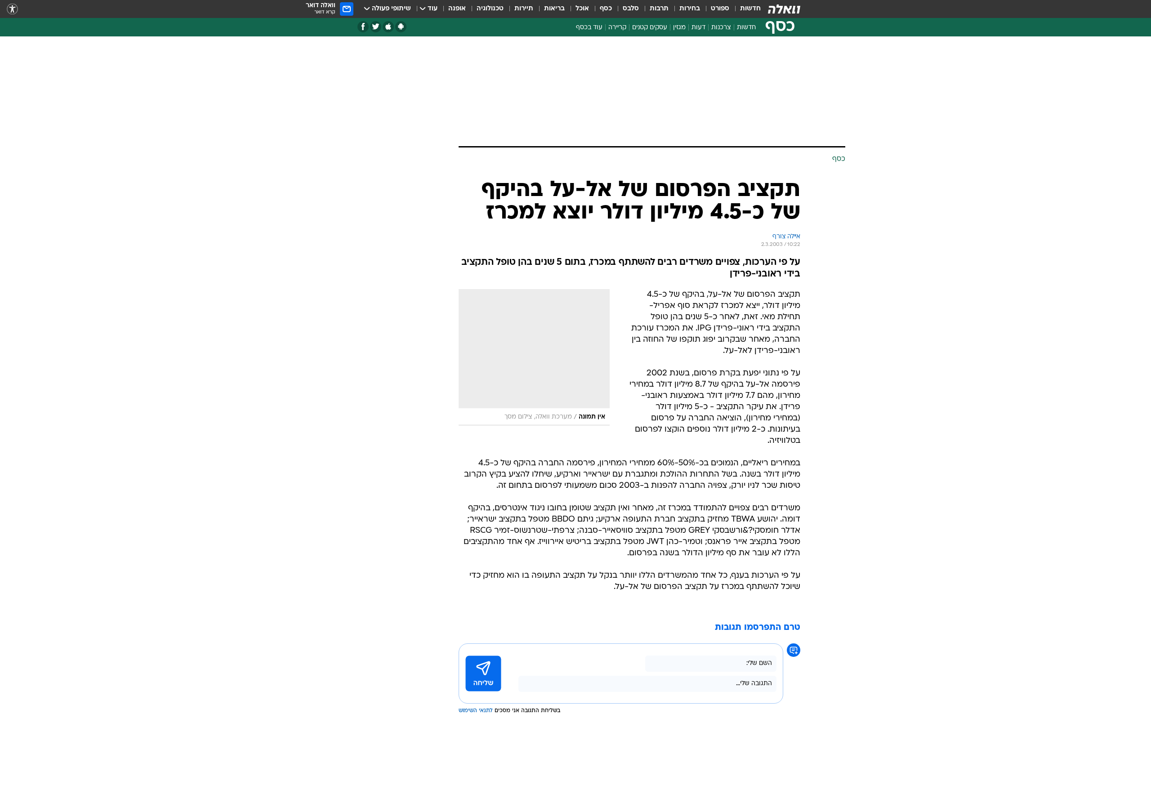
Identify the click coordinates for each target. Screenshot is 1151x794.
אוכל (582, 8)
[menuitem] (745, 9)
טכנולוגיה (490, 8)
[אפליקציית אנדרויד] (400, 26)
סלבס (631, 8)
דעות (698, 28)
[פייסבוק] (363, 26)
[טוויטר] (375, 26)
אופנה (457, 8)
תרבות (659, 8)
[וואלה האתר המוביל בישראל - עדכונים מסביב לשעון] (784, 8)
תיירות (523, 8)
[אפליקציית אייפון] (388, 26)
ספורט (720, 8)
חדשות (750, 8)
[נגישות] (12, 9)
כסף (606, 8)
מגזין (679, 28)
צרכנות (721, 28)
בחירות (689, 8)
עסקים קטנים (649, 28)
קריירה (617, 28)
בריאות (554, 8)
